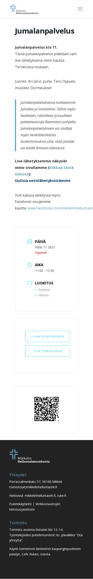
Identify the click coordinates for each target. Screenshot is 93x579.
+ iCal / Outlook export (47, 351)
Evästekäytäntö (20, 504)
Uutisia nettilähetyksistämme (42, 180)
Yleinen (43, 295)
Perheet (44, 290)
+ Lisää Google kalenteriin (47, 336)
